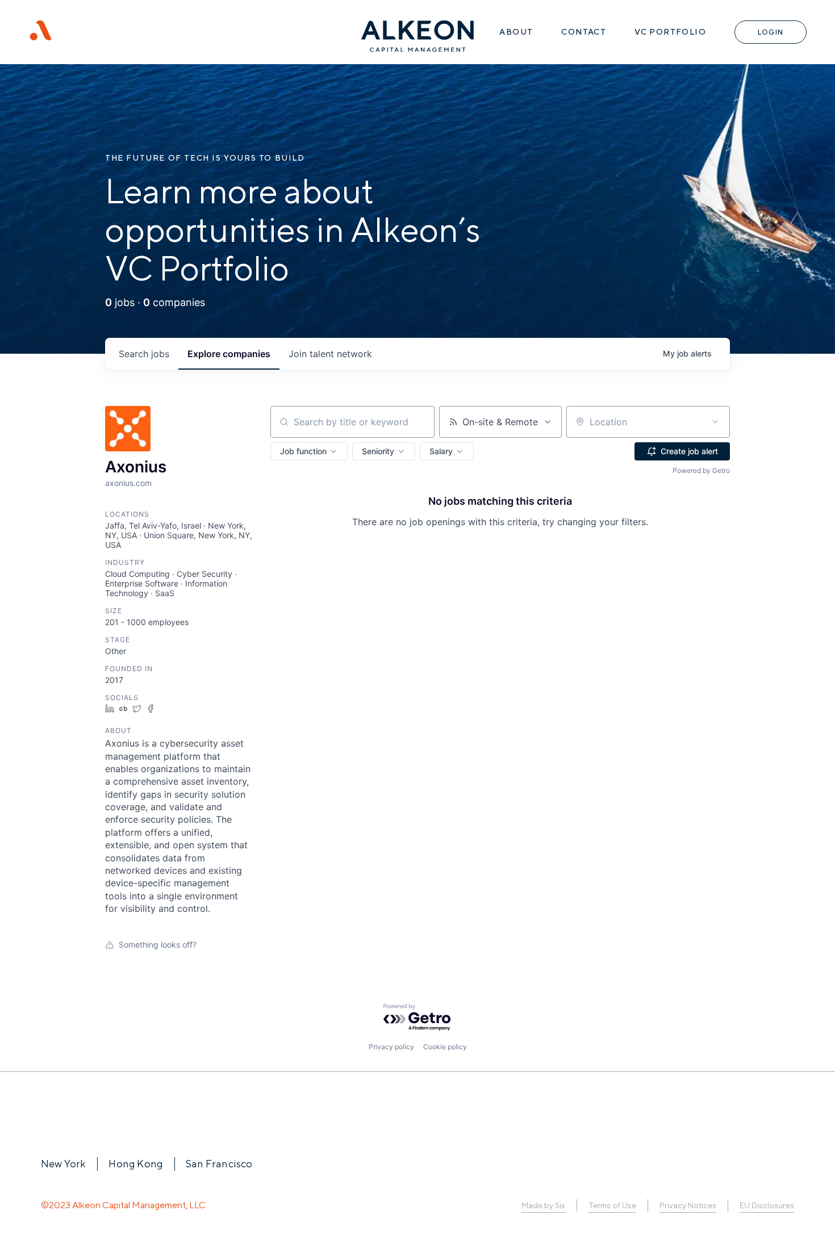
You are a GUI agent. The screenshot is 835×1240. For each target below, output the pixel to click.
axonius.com (128, 483)
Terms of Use (612, 1205)
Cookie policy (445, 1046)
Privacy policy (391, 1046)
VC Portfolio (670, 31)
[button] (309, 451)
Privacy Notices (687, 1205)
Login (770, 32)
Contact (583, 31)
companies (228, 353)
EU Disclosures (767, 1205)
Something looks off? (158, 944)
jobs (144, 353)
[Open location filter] (715, 421)
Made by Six (543, 1205)
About (516, 31)
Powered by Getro (701, 470)
